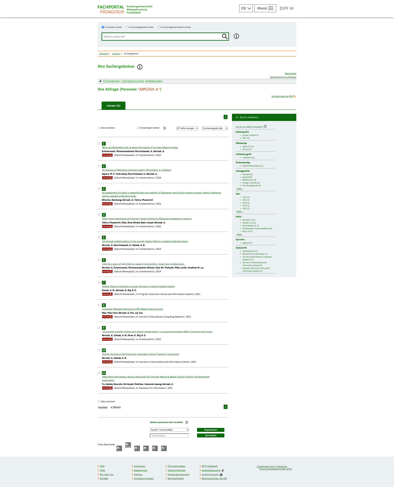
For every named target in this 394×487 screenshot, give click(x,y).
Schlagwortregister (144, 478)
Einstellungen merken (149, 128)
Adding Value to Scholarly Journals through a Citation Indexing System (138, 286)
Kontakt (104, 478)
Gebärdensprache (211, 470)
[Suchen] (224, 36)
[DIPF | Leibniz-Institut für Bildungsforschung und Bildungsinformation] (287, 8)
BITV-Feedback (210, 466)
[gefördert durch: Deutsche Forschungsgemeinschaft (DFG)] (276, 467)
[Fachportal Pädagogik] (125, 9)
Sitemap (138, 474)
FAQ (102, 466)
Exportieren (210, 430)
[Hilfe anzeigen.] (236, 36)
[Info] (164, 128)
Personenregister (176, 466)
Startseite (103, 53)
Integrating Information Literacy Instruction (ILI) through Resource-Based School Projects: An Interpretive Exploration (155, 378)
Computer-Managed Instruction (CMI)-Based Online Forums (132, 309)
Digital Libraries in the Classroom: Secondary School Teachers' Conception (140, 354)
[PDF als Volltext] (107, 155)
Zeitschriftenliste (176, 470)
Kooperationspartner (179, 474)
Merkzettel (290, 73)
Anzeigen (103, 407)
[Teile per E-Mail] (155, 448)
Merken (117, 407)
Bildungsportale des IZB (214, 478)
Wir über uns (106, 474)
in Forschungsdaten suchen (141, 27)
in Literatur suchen (113, 27)
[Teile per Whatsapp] (137, 448)
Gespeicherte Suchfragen (283, 77)
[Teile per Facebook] (119, 448)
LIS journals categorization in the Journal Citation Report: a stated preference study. (145, 241)
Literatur (116, 53)
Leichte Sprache (210, 474)
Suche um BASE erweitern (250, 126)
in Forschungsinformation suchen (175, 27)
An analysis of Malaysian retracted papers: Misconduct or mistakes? (136, 170)
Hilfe (102, 470)
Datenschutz (140, 470)
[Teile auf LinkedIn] (146, 448)
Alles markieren (108, 128)
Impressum (139, 466)
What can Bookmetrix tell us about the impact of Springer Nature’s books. (140, 147)
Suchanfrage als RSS (282, 96)
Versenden (210, 435)
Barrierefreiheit (176, 478)
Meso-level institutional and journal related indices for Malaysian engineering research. (147, 218)
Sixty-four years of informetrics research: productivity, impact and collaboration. (143, 264)
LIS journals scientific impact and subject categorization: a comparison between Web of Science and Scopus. (157, 331)
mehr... (240, 188)
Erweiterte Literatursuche (133, 81)
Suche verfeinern (249, 117)
